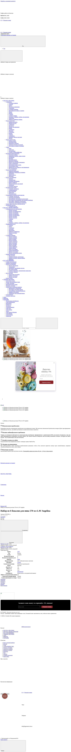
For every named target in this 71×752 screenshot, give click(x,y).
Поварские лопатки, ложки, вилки (17, 156)
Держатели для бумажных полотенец (17, 202)
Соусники (11, 229)
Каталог (5, 644)
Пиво (18, 559)
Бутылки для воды (13, 186)
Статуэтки (11, 149)
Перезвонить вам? (5, 33)
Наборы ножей (12, 141)
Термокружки (12, 180)
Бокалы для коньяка (13, 212)
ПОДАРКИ (6, 299)
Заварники (11, 173)
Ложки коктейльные (14, 250)
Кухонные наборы (13, 154)
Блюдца (10, 234)
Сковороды (11, 124)
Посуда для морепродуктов (15, 253)
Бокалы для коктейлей (14, 215)
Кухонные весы (12, 193)
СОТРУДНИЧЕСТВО (8, 646)
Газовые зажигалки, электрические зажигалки (20, 270)
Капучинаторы (12, 191)
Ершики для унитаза (14, 292)
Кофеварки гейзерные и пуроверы (17, 172)
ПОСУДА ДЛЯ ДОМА (8, 100)
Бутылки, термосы (13, 272)
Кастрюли (11, 125)
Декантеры (11, 118)
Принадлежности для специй (16, 183)
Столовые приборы (13, 109)
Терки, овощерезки (13, 163)
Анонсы (5, 654)
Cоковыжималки (13, 190)
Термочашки (12, 267)
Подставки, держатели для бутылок (17, 201)
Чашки (10, 112)
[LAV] (2, 405)
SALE (4, 297)
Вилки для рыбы (13, 244)
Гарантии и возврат (8, 649)
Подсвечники (12, 151)
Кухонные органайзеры (14, 197)
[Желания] (35, 68)
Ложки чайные (12, 248)
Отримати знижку (47, 606)
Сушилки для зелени (14, 188)
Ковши (10, 128)
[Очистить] (47, 323)
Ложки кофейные (13, 246)
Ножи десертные (13, 243)
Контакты (5, 651)
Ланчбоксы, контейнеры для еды (16, 268)
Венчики (11, 158)
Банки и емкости (13, 182)
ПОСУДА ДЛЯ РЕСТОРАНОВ (10, 207)
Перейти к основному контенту (8, 1)
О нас (4, 645)
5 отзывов (3, 516)
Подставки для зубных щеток (16, 289)
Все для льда (12, 255)
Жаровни (11, 130)
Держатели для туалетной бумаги (17, 293)
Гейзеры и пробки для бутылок (16, 256)
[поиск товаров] (11, 323)
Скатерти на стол (13, 206)
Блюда (10, 105)
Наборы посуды (12, 123)
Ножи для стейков (13, 249)
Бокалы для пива (13, 216)
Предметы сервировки (14, 107)
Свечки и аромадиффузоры (15, 152)
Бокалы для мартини (14, 214)
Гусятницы (11, 132)
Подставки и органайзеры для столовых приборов (21, 200)
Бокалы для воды (13, 217)
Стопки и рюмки (13, 115)
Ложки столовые (13, 238)
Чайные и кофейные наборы (15, 119)
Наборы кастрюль (13, 122)
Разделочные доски (13, 166)
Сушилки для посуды (14, 196)
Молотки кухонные (13, 161)
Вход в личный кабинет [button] (9, 642)
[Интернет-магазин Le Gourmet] (7, 599)
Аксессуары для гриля (14, 274)
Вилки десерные (13, 240)
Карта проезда (4, 739)
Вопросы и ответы (7, 650)
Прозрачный (20, 571)
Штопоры (11, 176)
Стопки (10, 221)
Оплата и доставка (7, 647)
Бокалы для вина (13, 210)
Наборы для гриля (13, 275)
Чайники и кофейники (14, 231)
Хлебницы (11, 185)
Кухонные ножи (13, 142)
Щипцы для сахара (13, 251)
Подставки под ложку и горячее (16, 110)
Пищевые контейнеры (14, 181)
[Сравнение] (11, 56)
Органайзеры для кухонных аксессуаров (18, 198)
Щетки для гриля (13, 277)
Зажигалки (11, 192)
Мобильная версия (25, 626)
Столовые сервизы (13, 103)
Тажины (11, 134)
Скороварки (12, 135)
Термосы (11, 178)
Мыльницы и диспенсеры (15, 288)
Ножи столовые (12, 239)
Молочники (11, 230)
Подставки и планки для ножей (16, 146)
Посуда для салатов (13, 265)
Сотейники (11, 129)
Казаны (10, 133)
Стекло (19, 562)
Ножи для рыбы (12, 245)
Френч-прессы (12, 175)
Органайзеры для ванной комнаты (17, 290)
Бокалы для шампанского (15, 211)
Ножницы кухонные (14, 143)
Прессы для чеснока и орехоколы (17, 162)
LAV (18, 551)
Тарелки (11, 104)
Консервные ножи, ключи (15, 164)
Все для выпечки (13, 168)
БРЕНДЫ (5, 298)
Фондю (10, 138)
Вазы (10, 148)
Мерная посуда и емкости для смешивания (19, 167)
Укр (4, 48)
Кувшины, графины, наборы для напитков (19, 117)
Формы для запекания (14, 127)
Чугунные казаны (13, 269)
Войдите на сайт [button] (4, 543)
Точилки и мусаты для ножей (16, 144)
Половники (11, 157)
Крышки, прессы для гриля (15, 137)
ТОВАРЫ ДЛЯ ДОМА (8, 279)
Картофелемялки (13, 159)
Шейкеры (11, 259)
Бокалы (10, 113)
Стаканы (11, 114)
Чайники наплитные (14, 171)
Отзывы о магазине (8, 655)
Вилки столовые (13, 236)
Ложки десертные (13, 241)
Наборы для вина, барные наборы (17, 258)
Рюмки (10, 220)
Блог (4, 652)
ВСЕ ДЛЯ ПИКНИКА (8, 260)
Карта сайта (6, 656)
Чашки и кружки (13, 232)
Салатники (11, 108)
